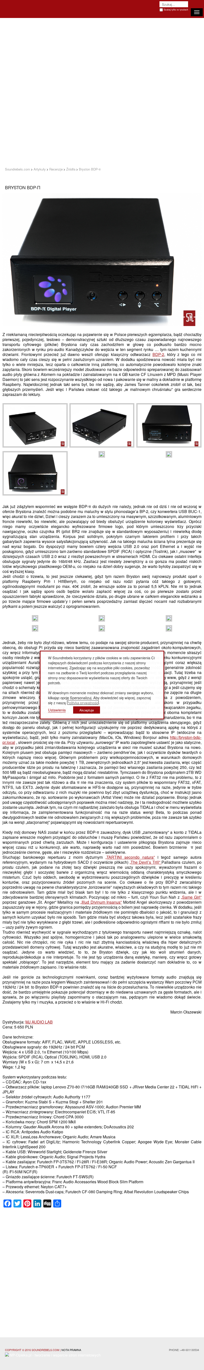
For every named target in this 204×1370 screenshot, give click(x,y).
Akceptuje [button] (86, 710)
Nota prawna (71, 1350)
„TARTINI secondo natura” (130, 857)
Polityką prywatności (83, 702)
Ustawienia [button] (57, 709)
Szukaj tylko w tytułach (176, 9)
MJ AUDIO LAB (39, 1022)
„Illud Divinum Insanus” (101, 902)
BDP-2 (158, 354)
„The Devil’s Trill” (145, 862)
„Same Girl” (191, 897)
